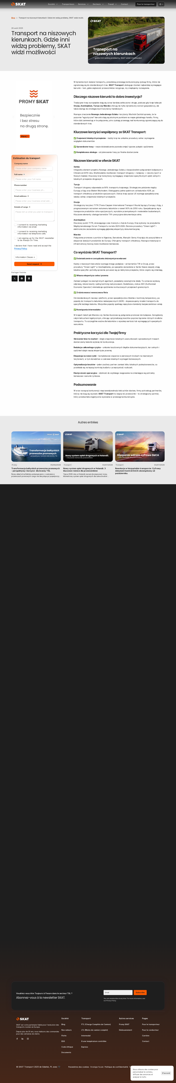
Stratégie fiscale (96, 1067)
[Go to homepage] (18, 4)
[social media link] (17, 1039)
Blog (13, 18)
